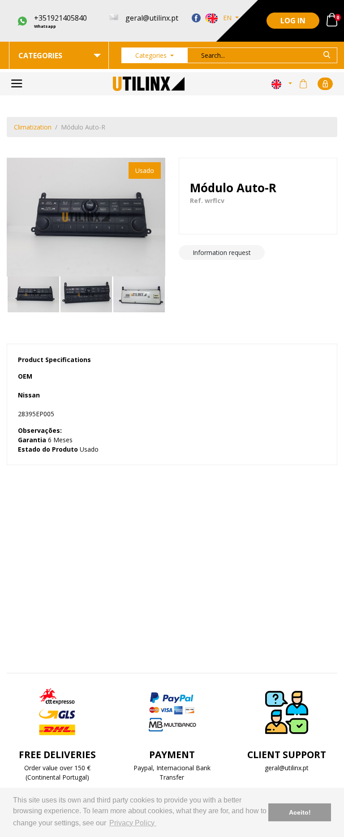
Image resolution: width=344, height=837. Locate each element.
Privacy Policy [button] (132, 823)
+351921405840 (60, 21)
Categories (151, 55)
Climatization (33, 127)
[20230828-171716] (86, 217)
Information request (222, 252)
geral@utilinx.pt (287, 768)
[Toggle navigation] (16, 84)
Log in (292, 21)
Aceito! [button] (300, 812)
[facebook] (196, 17)
